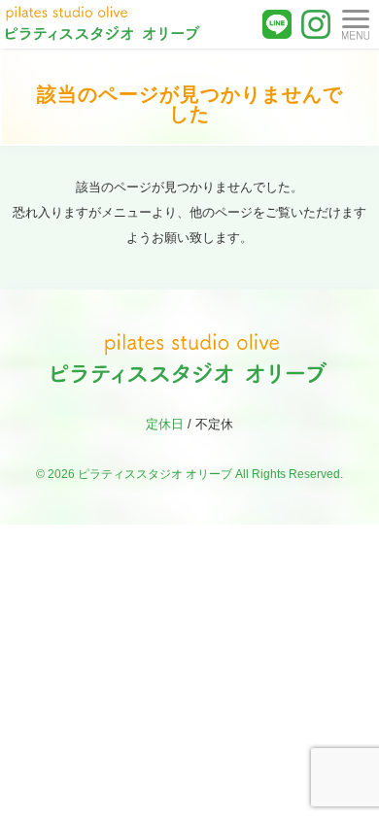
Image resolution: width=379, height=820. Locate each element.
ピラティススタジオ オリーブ (155, 474)
